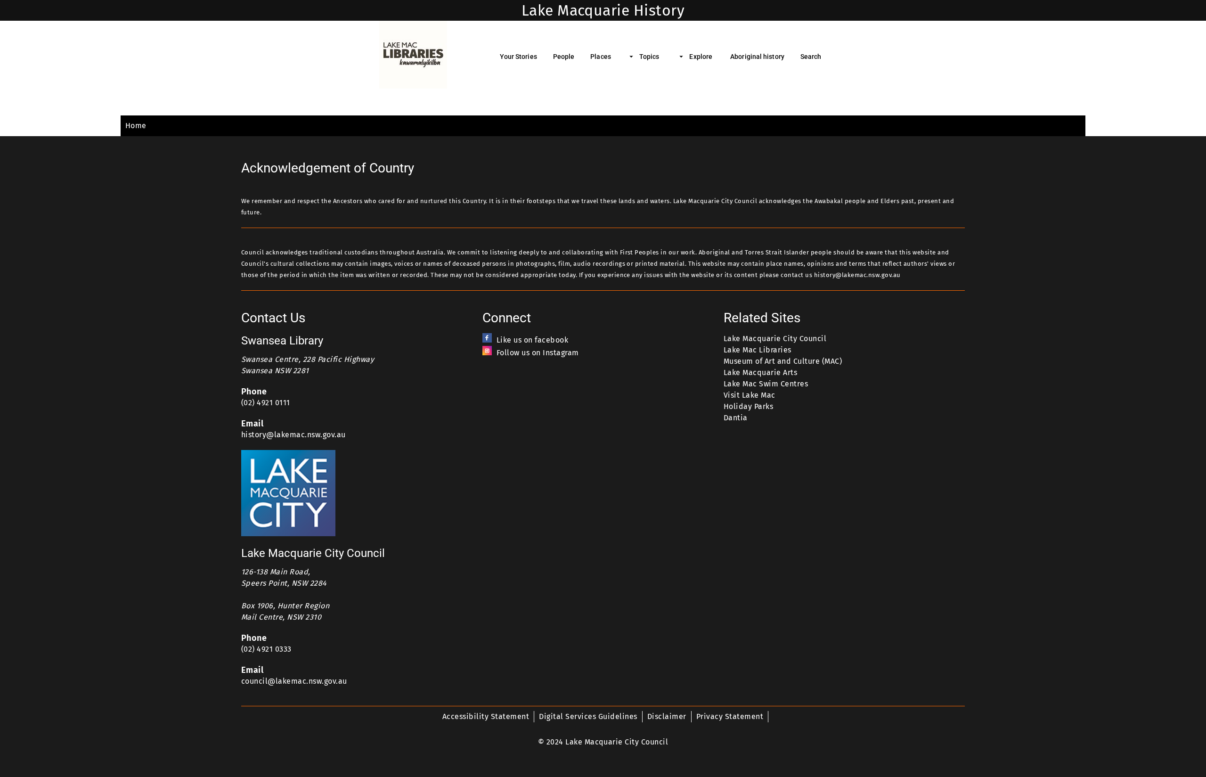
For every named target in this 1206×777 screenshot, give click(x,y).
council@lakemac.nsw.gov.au (294, 681)
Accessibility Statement (485, 716)
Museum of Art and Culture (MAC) (783, 361)
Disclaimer (666, 716)
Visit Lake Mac (749, 395)
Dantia (736, 417)
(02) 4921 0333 (266, 649)
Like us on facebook (532, 339)
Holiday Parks (748, 406)
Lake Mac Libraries (757, 349)
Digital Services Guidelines (588, 716)
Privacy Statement (729, 716)
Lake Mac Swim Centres (766, 383)
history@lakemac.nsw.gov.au (293, 434)
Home (136, 125)
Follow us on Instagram (538, 352)
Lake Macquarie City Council (775, 338)
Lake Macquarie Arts (760, 372)
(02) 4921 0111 (265, 402)
